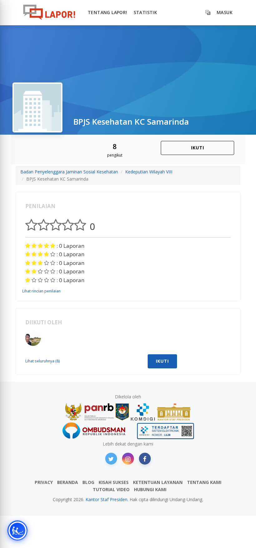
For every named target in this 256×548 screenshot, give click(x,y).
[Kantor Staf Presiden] (174, 411)
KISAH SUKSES (114, 482)
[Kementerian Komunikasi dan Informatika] (143, 411)
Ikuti (197, 148)
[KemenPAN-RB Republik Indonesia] (89, 411)
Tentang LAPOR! (107, 12)
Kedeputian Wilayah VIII (148, 172)
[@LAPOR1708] (111, 458)
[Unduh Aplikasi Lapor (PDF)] (165, 431)
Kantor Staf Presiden (106, 499)
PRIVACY (44, 482)
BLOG (88, 482)
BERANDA (67, 482)
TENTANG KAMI (204, 482)
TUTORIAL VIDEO (111, 489)
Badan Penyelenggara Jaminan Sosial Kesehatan (69, 172)
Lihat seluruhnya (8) (42, 360)
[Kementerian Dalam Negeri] (122, 411)
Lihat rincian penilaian (41, 290)
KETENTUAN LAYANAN (158, 482)
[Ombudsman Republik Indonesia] (97, 431)
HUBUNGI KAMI (150, 489)
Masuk (225, 12)
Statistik (145, 12)
